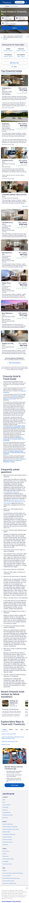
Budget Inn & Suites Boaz (13, 427)
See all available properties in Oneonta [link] (11, 73)
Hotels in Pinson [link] (6, 744)
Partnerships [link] (5, 807)
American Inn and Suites (9, 398)
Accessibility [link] (5, 861)
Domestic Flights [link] (6, 831)
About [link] (4, 799)
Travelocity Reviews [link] (7, 837)
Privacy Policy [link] (6, 851)
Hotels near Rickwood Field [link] (9, 734)
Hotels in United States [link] (8, 824)
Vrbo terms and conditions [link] (8, 858)
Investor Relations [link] (7, 812)
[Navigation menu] (26, 2)
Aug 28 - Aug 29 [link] (8, 50)
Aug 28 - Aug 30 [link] (8, 56)
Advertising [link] (5, 817)
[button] (14, 722)
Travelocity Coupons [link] (7, 839)
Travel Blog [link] (5, 844)
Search (14, 28)
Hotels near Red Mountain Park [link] (10, 741)
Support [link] (4, 870)
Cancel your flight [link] (7, 875)
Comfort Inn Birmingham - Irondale (12, 461)
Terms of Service (16, 901)
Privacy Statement (7, 901)
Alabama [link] (7, 6)
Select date (8, 19)
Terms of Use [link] (5, 856)
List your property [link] (6, 804)
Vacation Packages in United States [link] (11, 829)
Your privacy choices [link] (7, 864)
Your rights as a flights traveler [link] (9, 883)
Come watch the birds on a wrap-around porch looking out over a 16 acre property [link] (14, 501)
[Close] (27, 888)
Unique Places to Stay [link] (8, 842)
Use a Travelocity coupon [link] (8, 880)
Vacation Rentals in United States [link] (10, 826)
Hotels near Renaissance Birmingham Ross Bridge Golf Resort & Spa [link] (13, 737)
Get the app (14, 785)
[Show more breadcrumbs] (2, 6)
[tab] (4, 729)
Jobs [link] (4, 802)
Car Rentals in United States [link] (9, 834)
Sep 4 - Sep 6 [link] (21, 56)
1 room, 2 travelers (10, 24)
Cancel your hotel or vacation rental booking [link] (13, 873)
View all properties (14, 363)
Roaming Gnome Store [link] (8, 815)
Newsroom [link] (5, 809)
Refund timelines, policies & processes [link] (11, 878)
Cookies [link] (4, 853)
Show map (15, 63)
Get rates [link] (24, 206)
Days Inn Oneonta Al (18, 395)
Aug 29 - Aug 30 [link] (21, 50)
